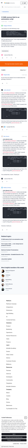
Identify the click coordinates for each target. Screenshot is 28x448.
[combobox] (14, 7)
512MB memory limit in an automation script (12, 239)
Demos (8, 358)
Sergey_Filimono (8, 25)
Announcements (5, 261)
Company (9, 389)
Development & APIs (6, 241)
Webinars (8, 364)
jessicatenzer (9, 288)
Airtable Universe (11, 386)
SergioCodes (7, 74)
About (8, 392)
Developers (9, 377)
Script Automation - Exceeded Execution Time (12, 254)
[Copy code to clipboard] (25, 32)
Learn (7, 345)
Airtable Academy (11, 348)
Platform (8, 301)
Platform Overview (11, 304)
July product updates (6, 259)
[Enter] (2, 7)
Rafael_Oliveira (7, 187)
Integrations (9, 307)
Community (9, 380)
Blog (7, 399)
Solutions (9, 323)
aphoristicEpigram (10, 270)
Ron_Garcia (6, 136)
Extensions (9, 310)
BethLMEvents (9, 284)
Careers (8, 396)
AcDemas (8, 275)
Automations (5, 11)
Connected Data (10, 320)
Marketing (9, 329)
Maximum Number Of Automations (9, 250)
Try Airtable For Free (11, 408)
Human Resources (11, 335)
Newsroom (9, 405)
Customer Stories (11, 361)
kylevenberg (8, 279)
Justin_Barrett (7, 90)
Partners (8, 370)
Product (8, 326)
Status (8, 402)
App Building (9, 313)
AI (6, 316)
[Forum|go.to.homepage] (9, 3)
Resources (9, 367)
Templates (9, 383)
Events (8, 351)
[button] (2, 3)
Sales (7, 339)
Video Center (9, 354)
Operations (9, 332)
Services (8, 373)
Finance (8, 342)
